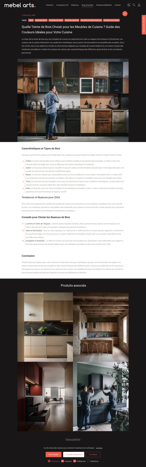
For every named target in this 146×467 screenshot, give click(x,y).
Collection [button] (49, 5)
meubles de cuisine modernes (91, 20)
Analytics (68, 461)
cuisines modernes (72, 20)
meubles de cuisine (56, 20)
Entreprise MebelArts (104, 5)
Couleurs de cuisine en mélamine (37, 353)
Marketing (94, 461)
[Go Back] (125, 13)
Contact (118, 5)
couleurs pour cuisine (112, 20)
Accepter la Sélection (73, 454)
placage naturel (41, 20)
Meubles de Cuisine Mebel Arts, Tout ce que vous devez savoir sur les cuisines (100, 351)
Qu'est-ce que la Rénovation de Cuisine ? (96, 422)
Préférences (81, 461)
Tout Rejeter (93, 454)
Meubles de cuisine (29, 357)
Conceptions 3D (62, 5)
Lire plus (99, 448)
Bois (31, 20)
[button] (134, 5)
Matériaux (75, 5)
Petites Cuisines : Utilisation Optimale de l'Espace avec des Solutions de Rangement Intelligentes (45, 421)
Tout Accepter (54, 454)
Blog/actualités (87, 5)
